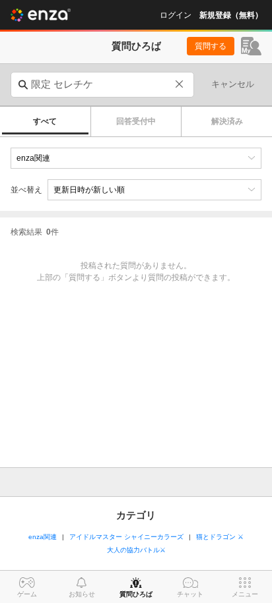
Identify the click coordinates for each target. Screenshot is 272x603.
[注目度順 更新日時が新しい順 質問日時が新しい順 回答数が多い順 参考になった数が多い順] (154, 189)
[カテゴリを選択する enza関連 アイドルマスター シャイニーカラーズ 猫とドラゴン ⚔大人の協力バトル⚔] (136, 158)
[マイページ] (251, 46)
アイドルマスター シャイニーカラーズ (126, 536)
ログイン (175, 15)
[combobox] (102, 85)
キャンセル (232, 84)
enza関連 (42, 536)
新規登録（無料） (231, 15)
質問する (210, 46)
